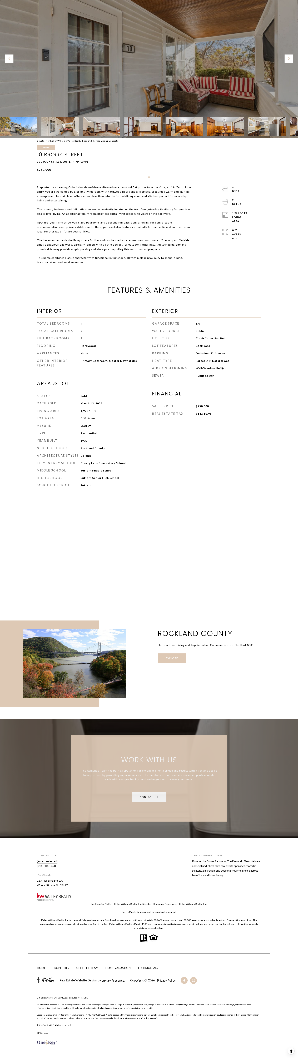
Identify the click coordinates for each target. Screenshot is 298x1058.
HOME (41, 967)
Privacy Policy (166, 980)
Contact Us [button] (149, 797)
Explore (172, 658)
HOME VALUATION (118, 967)
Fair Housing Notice (101, 903)
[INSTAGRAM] (193, 980)
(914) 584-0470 (46, 865)
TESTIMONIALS (148, 967)
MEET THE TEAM (87, 967)
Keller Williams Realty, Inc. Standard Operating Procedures (145, 903)
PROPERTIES (61, 967)
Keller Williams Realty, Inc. (193, 903)
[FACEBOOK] (184, 980)
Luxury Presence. (113, 980)
